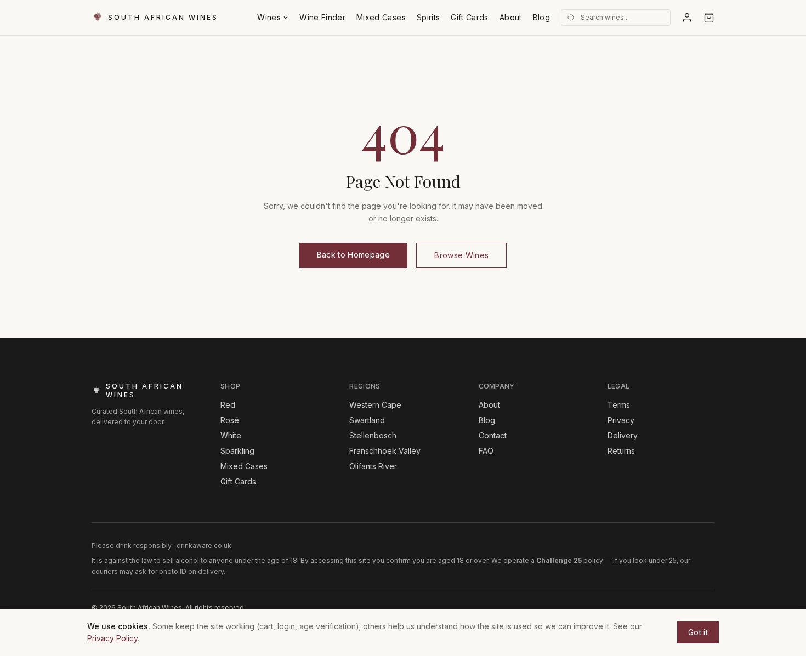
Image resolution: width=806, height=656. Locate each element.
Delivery (623, 435)
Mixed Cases (381, 17)
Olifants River (373, 466)
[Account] (687, 17)
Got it (698, 632)
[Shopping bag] (708, 17)
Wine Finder (322, 17)
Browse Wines (461, 255)
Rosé (229, 420)
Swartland (367, 420)
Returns (621, 450)
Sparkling (237, 450)
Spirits (428, 17)
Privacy (621, 420)
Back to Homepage (353, 254)
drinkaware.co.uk (204, 545)
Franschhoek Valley (385, 450)
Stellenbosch (372, 435)
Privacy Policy (112, 638)
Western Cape (375, 404)
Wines (269, 17)
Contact (493, 435)
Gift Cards (470, 17)
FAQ (486, 450)
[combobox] (631, 17)
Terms (619, 404)
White (230, 435)
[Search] (571, 17)
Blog (541, 17)
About (511, 17)
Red (227, 404)
